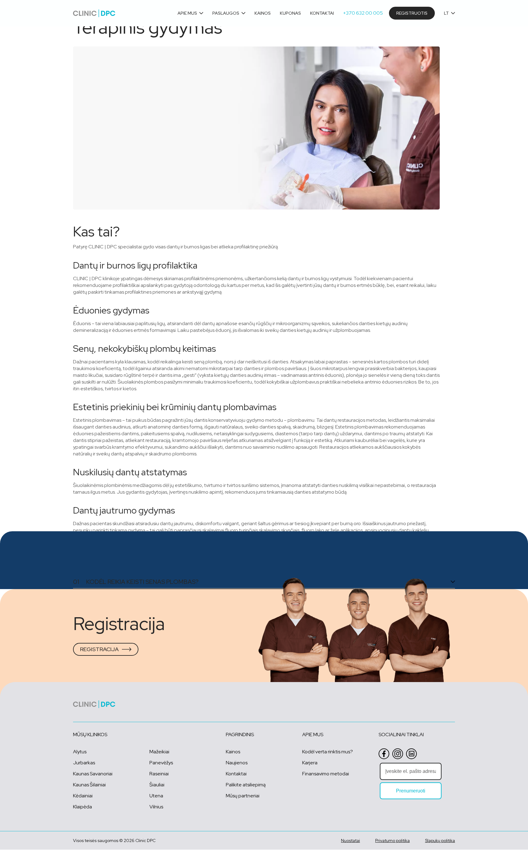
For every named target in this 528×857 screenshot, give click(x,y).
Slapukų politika (440, 840)
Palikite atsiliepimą (246, 784)
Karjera (309, 762)
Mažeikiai (159, 751)
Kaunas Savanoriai (92, 773)
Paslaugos (225, 13)
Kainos (263, 13)
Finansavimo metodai (325, 773)
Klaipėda (82, 806)
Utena (156, 795)
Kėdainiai (83, 795)
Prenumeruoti (410, 790)
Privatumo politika (392, 840)
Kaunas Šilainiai (89, 784)
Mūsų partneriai (242, 795)
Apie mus (187, 13)
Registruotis (411, 13)
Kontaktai (322, 13)
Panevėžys (161, 762)
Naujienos (237, 762)
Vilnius (156, 806)
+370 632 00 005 (363, 13)
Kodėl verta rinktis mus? (327, 751)
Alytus (79, 751)
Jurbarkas (84, 762)
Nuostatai (350, 840)
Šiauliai (156, 784)
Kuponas (290, 13)
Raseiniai (159, 773)
